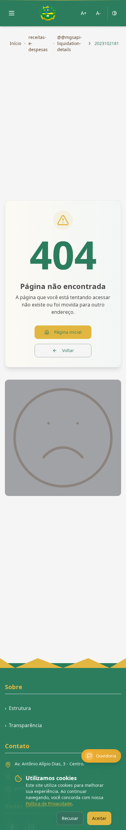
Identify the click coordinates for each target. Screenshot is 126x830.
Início (15, 43)
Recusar (70, 818)
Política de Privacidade (49, 803)
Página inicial (68, 332)
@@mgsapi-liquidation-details (69, 43)
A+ (84, 13)
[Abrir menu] (11, 13)
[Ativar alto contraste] (114, 13)
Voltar (68, 350)
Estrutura (18, 708)
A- (98, 13)
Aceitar (99, 818)
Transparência (23, 725)
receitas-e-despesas (38, 43)
